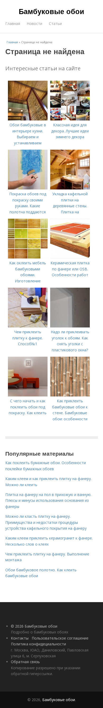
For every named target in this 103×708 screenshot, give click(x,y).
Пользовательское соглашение (60, 638)
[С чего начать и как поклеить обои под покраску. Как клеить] (28, 395)
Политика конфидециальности (38, 643)
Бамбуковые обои (51, 11)
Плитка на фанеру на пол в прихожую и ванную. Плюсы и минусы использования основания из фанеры (48, 500)
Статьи (55, 23)
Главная (12, 23)
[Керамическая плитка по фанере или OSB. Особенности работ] (70, 257)
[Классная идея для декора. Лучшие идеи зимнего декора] (70, 119)
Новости (34, 23)
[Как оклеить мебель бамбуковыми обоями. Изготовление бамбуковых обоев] (28, 257)
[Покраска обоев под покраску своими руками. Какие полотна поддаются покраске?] (28, 188)
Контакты (20, 638)
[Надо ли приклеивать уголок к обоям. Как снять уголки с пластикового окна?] (70, 326)
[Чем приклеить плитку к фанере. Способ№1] (28, 326)
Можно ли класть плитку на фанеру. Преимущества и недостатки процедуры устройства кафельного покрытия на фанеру (46, 522)
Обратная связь (25, 661)
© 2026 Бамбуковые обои (34, 626)
